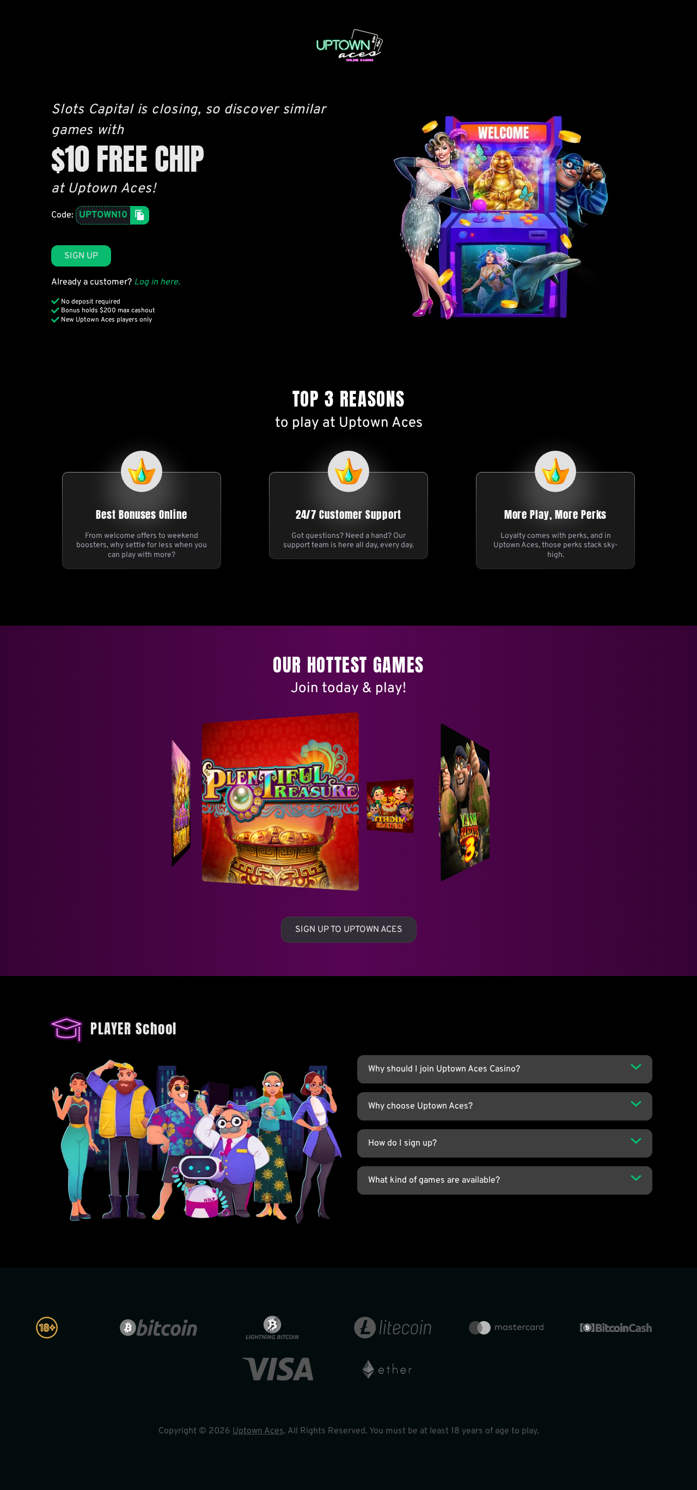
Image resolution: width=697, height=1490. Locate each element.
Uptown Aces (258, 1431)
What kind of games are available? (434, 1180)
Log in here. (157, 282)
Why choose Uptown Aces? (420, 1106)
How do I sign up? (402, 1143)
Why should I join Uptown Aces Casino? (444, 1069)
